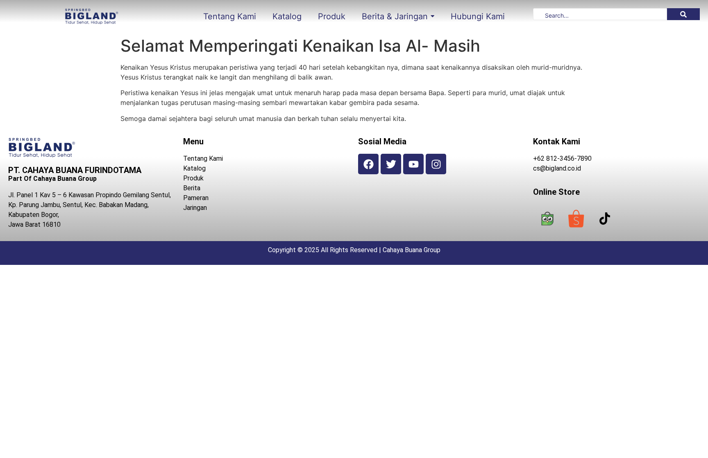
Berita (191, 188)
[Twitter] (391, 164)
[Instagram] (436, 164)
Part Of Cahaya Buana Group (52, 178)
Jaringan (195, 208)
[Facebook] (368, 164)
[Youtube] (413, 164)
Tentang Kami (203, 158)
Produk (193, 178)
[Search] (683, 14)
